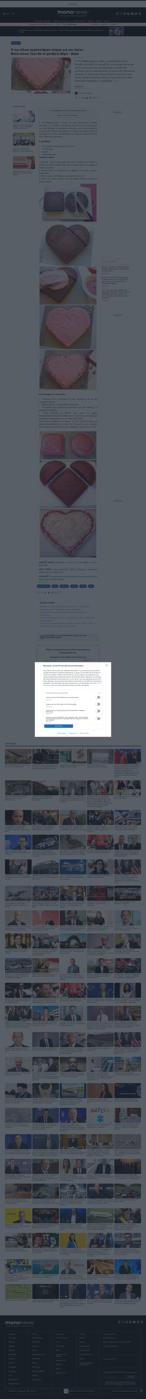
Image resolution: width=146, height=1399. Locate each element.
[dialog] (73, 699)
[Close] (107, 666)
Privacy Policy (84, 733)
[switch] (97, 697)
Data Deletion (62, 733)
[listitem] (73, 693)
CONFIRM (58, 726)
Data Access (73, 733)
